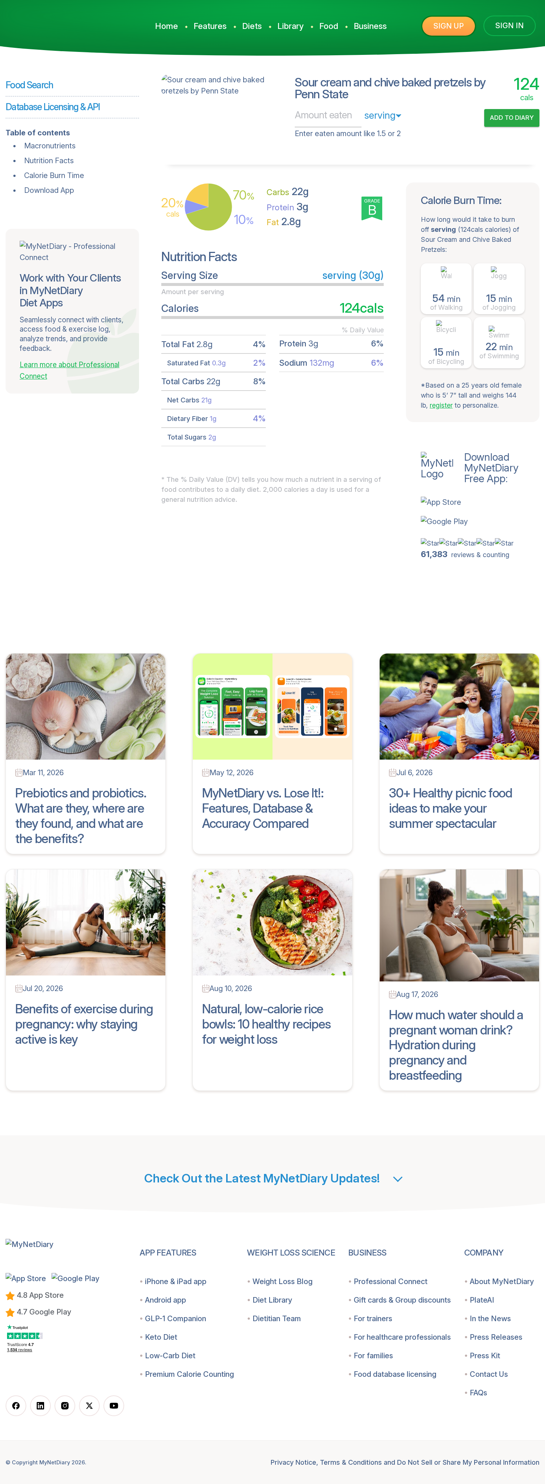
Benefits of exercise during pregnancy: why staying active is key (84, 1024)
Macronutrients (50, 145)
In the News (490, 1318)
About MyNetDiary (502, 1281)
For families (373, 1355)
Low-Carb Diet (170, 1355)
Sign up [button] (448, 26)
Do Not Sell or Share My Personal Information (468, 1462)
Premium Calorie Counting (189, 1374)
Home (166, 26)
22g (288, 191)
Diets (252, 26)
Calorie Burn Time (54, 175)
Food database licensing (395, 1374)
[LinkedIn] (40, 1405)
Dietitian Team (276, 1318)
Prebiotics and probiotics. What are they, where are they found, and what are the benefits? (80, 815)
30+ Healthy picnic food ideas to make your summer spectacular (450, 808)
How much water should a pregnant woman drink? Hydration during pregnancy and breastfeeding (456, 1045)
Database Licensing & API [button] (53, 106)
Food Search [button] (29, 85)
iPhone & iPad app (176, 1281)
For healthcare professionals (402, 1337)
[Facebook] (16, 1405)
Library (290, 26)
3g (287, 207)
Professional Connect (390, 1281)
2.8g (284, 221)
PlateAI (482, 1300)
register (441, 405)
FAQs (478, 1392)
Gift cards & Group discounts (402, 1300)
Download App (49, 190)
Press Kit (485, 1355)
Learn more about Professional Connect (69, 371)
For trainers (373, 1318)
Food (328, 26)
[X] (89, 1405)
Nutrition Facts (49, 160)
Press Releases (496, 1337)
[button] (480, 502)
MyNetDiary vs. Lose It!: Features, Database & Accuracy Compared (262, 808)
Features (210, 26)
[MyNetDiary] (64, 23)
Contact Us (489, 1374)
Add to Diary (512, 117)
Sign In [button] (509, 25)
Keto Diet (161, 1337)
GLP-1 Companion (175, 1318)
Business (370, 26)
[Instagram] (64, 1405)
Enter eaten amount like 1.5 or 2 (348, 133)
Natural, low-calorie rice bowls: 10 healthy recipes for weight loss (266, 1024)
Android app (165, 1300)
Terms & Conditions (351, 1462)
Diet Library (272, 1300)
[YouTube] (113, 1405)
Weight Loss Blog (282, 1281)
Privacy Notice (293, 1462)
